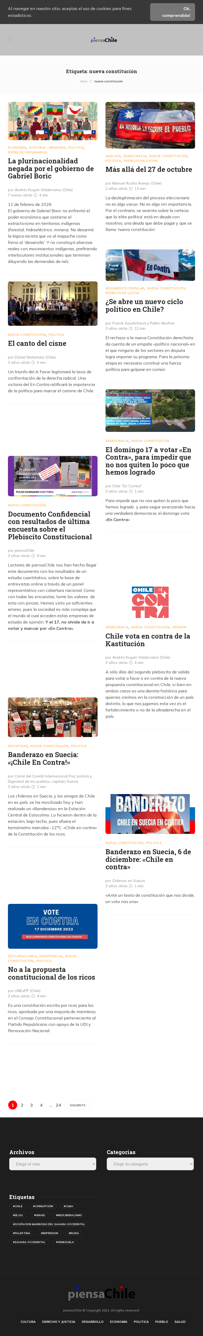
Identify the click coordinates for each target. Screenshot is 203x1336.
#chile (17, 1206)
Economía (17, 147)
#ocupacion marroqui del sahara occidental (49, 1224)
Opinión (179, 627)
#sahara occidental (29, 1242)
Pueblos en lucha (141, 161)
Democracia (135, 156)
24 (58, 1105)
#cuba (68, 1206)
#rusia (74, 1233)
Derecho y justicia (58, 1322)
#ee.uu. (18, 1215)
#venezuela (65, 1242)
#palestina (21, 1233)
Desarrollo (93, 1322)
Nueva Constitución (168, 156)
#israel (39, 1215)
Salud (180, 1322)
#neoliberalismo (69, 1215)
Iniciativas (18, 746)
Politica (76, 147)
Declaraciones (22, 956)
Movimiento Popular (125, 288)
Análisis (113, 156)
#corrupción (43, 1206)
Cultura (28, 1322)
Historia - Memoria (47, 147)
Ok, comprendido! (176, 12)
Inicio (83, 81)
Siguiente (77, 1105)
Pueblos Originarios (27, 152)
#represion (49, 1233)
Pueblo (161, 1322)
